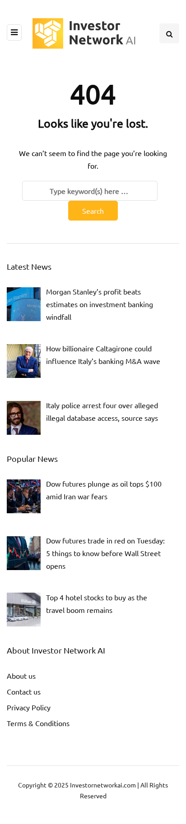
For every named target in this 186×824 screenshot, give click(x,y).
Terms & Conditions (38, 722)
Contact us (24, 691)
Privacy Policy (29, 707)
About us (21, 675)
